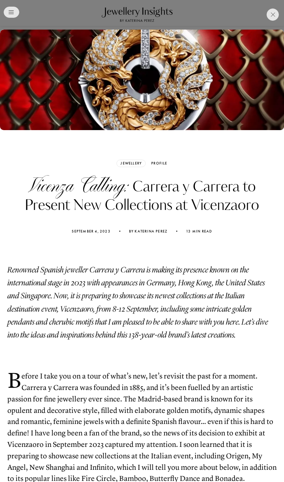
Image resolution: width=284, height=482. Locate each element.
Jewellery (131, 163)
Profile (159, 163)
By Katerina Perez (148, 231)
